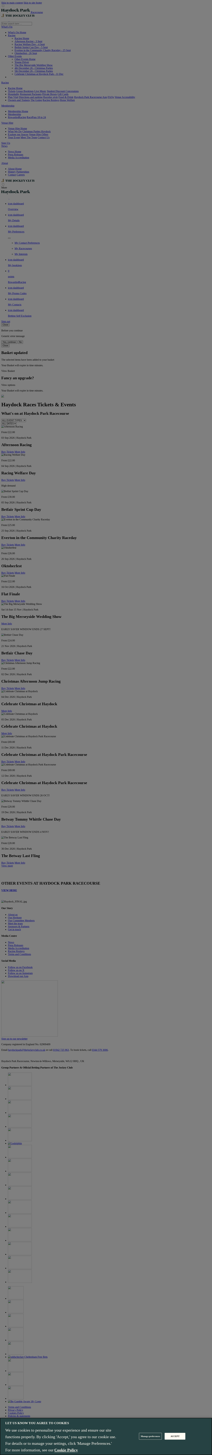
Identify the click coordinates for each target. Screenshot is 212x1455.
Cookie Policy (66, 1450)
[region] (106, 1436)
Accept (175, 1436)
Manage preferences (150, 1436)
